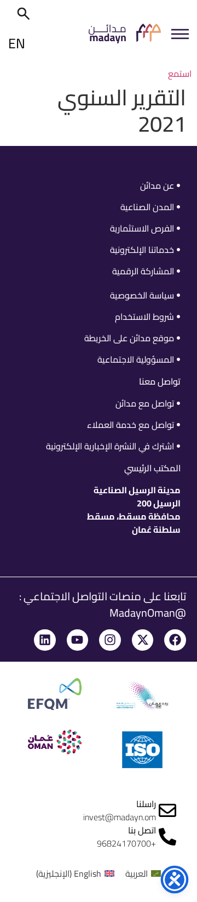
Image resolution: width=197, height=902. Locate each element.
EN (16, 43)
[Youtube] (78, 640)
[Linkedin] (45, 640)
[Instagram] (110, 640)
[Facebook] (175, 640)
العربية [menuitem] (136, 873)
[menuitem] (143, 873)
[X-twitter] (143, 640)
